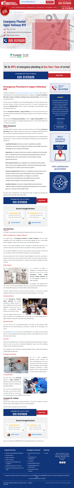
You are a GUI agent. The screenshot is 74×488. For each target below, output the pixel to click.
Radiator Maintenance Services (14, 466)
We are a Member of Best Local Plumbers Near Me (58, 483)
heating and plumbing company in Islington (27, 93)
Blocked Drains (9, 455)
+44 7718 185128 (67, 8)
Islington (10, 12)
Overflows (30, 461)
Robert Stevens (37, 434)
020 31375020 (25, 77)
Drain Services (40, 7)
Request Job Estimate (60, 147)
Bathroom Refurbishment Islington (14, 453)
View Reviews (60, 127)
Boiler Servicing (9, 459)
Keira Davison (36, 222)
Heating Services (31, 7)
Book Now (59, 75)
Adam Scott (15, 434)
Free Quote (50, 2)
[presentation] (58, 122)
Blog (55, 7)
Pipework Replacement (34, 463)
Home (13, 7)
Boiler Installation (10, 457)
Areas (46, 453)
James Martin (15, 222)
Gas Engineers (49, 7)
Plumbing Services (20, 7)
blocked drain (13, 332)
